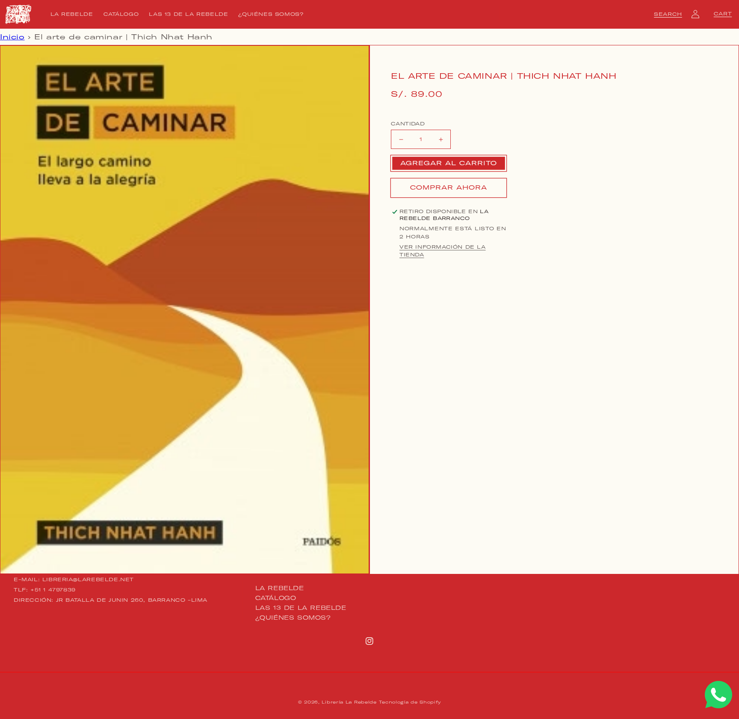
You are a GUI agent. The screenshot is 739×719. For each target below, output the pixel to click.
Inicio (12, 37)
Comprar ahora (448, 188)
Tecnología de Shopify (410, 702)
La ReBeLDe (279, 588)
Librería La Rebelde (349, 702)
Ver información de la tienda (442, 251)
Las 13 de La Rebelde (300, 607)
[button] (668, 14)
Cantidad (408, 124)
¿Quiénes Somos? (293, 617)
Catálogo (275, 597)
